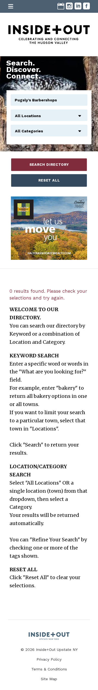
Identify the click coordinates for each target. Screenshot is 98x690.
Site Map (49, 679)
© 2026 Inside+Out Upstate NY (49, 649)
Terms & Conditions (49, 669)
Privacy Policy (49, 659)
